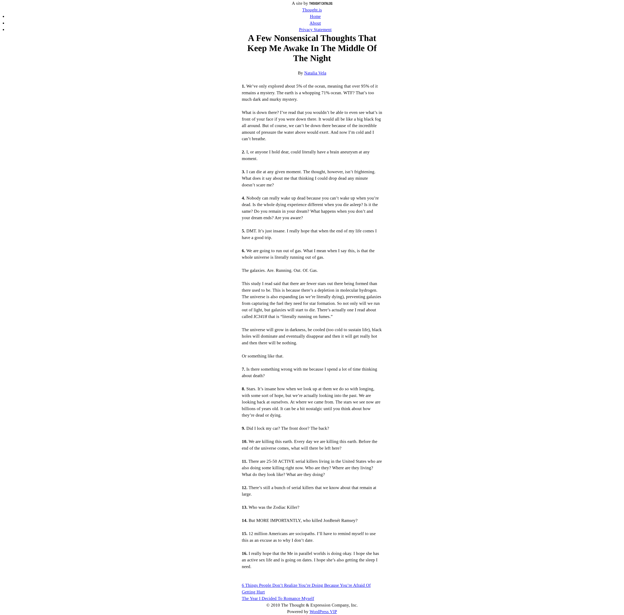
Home (315, 16)
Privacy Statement (315, 29)
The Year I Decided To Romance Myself (278, 598)
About (315, 23)
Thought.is (312, 9)
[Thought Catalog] (320, 3)
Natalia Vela (315, 73)
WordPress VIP (323, 611)
